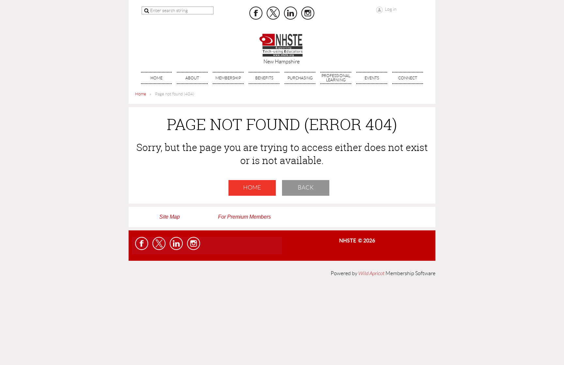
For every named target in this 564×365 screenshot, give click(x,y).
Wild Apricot (371, 273)
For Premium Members (244, 217)
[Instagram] (307, 13)
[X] (273, 13)
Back (306, 187)
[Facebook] (255, 13)
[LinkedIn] (290, 13)
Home (140, 93)
